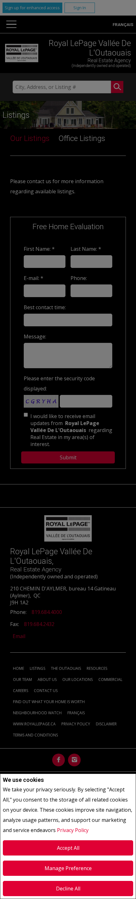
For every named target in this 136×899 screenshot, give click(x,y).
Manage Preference (68, 868)
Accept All (68, 847)
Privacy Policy (73, 830)
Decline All (68, 888)
